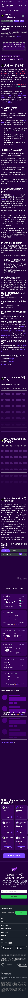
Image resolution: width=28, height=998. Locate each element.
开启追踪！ (19, 36)
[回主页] (2, 10)
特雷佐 (9, 102)
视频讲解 (11, 361)
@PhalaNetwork (9, 548)
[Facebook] (11, 955)
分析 (8, 817)
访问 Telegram (22, 630)
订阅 (21, 913)
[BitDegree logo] (6, 973)
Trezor (24, 345)
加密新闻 (11, 359)
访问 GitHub (23, 659)
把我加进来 (14, 896)
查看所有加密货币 (14, 855)
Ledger (3, 102)
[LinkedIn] (13, 955)
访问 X (24, 596)
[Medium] (16, 955)
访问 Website (22, 644)
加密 (5, 10)
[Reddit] (22, 955)
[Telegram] (5, 955)
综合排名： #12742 (5, 20)
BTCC (9, 96)
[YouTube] (8, 955)
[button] (21, 5)
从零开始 (3, 364)
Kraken (20, 93)
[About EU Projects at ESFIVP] (7, 964)
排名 (8, 10)
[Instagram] (19, 955)
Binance (3, 96)
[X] (2, 955)
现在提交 (17, 624)
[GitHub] (25, 955)
